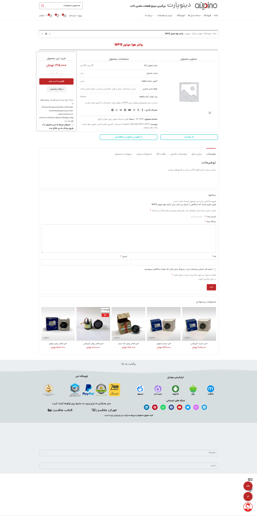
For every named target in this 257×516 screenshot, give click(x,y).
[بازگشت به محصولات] (46, 34)
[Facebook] (171, 407)
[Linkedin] (146, 407)
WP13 (147, 124)
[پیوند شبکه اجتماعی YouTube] (129, 110)
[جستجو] (42, 5)
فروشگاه (207, 33)
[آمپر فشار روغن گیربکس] (93, 324)
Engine (126, 124)
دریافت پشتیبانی (56, 89)
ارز (248, 496)
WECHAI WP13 (136, 124)
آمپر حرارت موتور (164, 343)
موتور (187, 33)
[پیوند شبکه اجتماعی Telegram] (112, 110)
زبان (248, 486)
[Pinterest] (155, 407)
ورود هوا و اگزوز (105, 119)
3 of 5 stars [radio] (196, 217)
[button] (250, 480)
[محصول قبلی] (49, 34)
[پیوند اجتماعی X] (138, 110)
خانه (214, 33)
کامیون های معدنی (105, 124)
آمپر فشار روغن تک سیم (128, 343)
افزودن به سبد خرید (56, 81)
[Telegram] (204, 407)
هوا (88, 124)
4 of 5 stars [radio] (194, 217)
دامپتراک (118, 124)
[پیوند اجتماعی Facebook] (142, 110)
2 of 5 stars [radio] (199, 217)
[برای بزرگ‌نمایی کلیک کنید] (210, 113)
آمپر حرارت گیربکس (199, 343)
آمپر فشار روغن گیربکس (93, 343)
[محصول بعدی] (42, 34)
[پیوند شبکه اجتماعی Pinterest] (125, 110)
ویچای (146, 127)
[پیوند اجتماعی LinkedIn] (121, 110)
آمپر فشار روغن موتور (58, 343)
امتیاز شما (210, 217)
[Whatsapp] (163, 407)
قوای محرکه (197, 33)
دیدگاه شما (210, 222)
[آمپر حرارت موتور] (164, 324)
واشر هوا (153, 127)
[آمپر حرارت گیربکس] (199, 324)
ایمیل (123, 256)
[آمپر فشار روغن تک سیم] (128, 324)
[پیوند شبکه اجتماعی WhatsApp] (117, 110)
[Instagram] (196, 407)
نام (214, 256)
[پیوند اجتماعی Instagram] (134, 110)
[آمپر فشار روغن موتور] (58, 324)
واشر (84, 124)
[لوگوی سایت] (206, 5)
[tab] (211, 152)
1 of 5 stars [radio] (201, 217)
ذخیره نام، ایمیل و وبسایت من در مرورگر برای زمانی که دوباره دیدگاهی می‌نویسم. (178, 269)
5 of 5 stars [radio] (192, 217)
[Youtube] (179, 407)
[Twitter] (188, 407)
